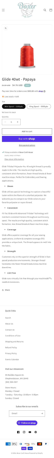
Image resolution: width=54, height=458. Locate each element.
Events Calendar (12, 359)
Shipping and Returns (14, 341)
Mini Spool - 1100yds (14, 106)
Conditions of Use (12, 335)
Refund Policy (11, 347)
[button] (3, 10)
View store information (14, 159)
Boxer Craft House (23, 453)
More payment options (27, 145)
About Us (9, 324)
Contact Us (10, 330)
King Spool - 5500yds (38, 106)
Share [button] (7, 290)
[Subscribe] (42, 413)
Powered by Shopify (36, 453)
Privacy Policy (11, 353)
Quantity (5, 117)
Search (8, 318)
